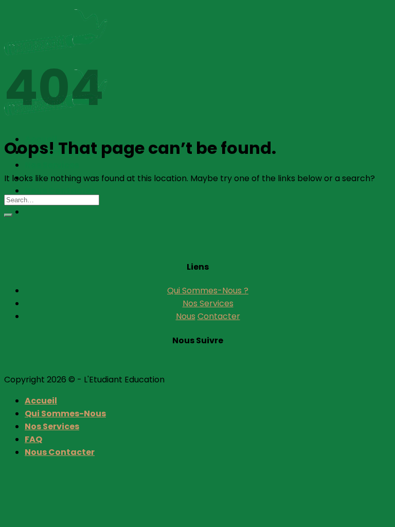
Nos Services (52, 165)
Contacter (219, 316)
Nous (185, 316)
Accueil (41, 401)
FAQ (33, 439)
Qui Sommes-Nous (65, 413)
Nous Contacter (60, 191)
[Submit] (8, 215)
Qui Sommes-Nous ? (207, 290)
